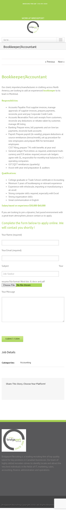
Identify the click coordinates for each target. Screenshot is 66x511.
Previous (51, 61)
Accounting (25, 362)
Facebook (61, 12)
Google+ (40, 12)
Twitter (54, 12)
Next (60, 61)
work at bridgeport (33, 18)
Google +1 (28, 391)
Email (35, 391)
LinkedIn (47, 12)
